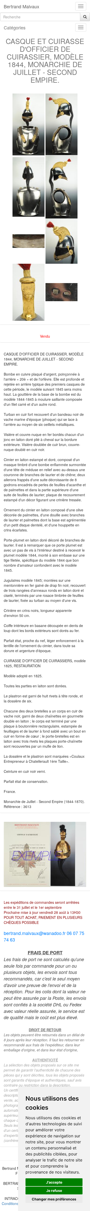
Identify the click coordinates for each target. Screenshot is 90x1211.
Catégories (15, 27)
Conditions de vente (17, 1203)
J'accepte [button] (54, 1182)
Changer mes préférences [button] (54, 1199)
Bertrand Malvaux (21, 6)
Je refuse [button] (54, 1190)
